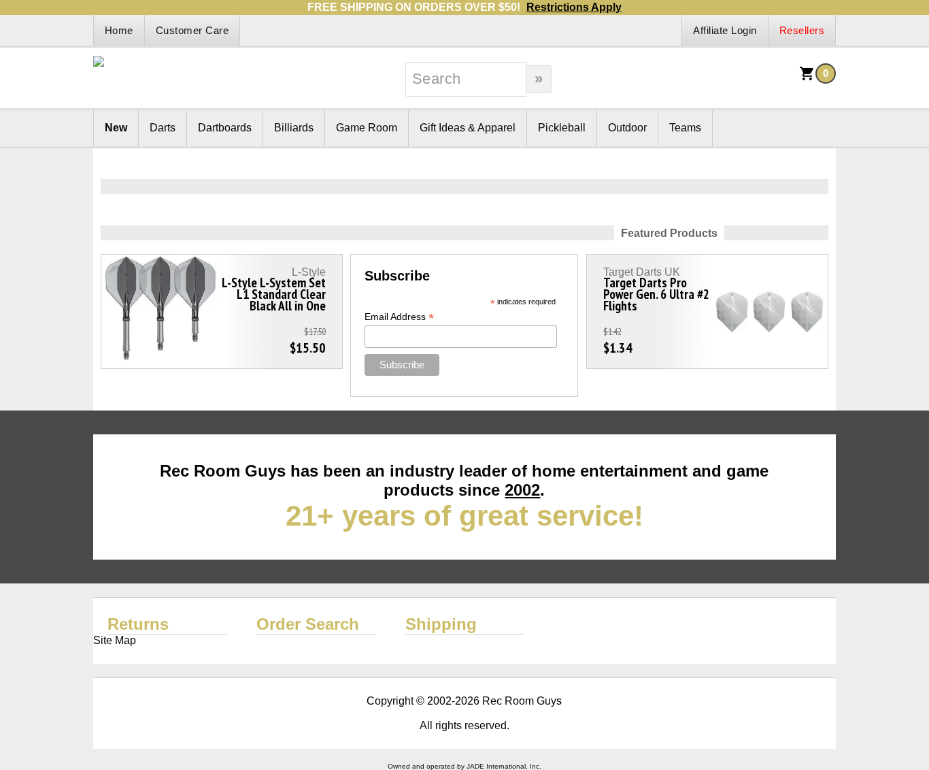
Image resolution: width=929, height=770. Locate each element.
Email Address (399, 316)
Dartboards (225, 127)
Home (119, 30)
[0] (807, 78)
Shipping (441, 624)
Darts (162, 127)
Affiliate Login (725, 30)
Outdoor (627, 127)
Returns (138, 624)
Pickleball (562, 127)
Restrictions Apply (574, 7)
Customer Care (192, 30)
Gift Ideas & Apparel (468, 127)
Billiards (294, 127)
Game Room (366, 127)
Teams (685, 127)
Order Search (307, 624)
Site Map (114, 640)
